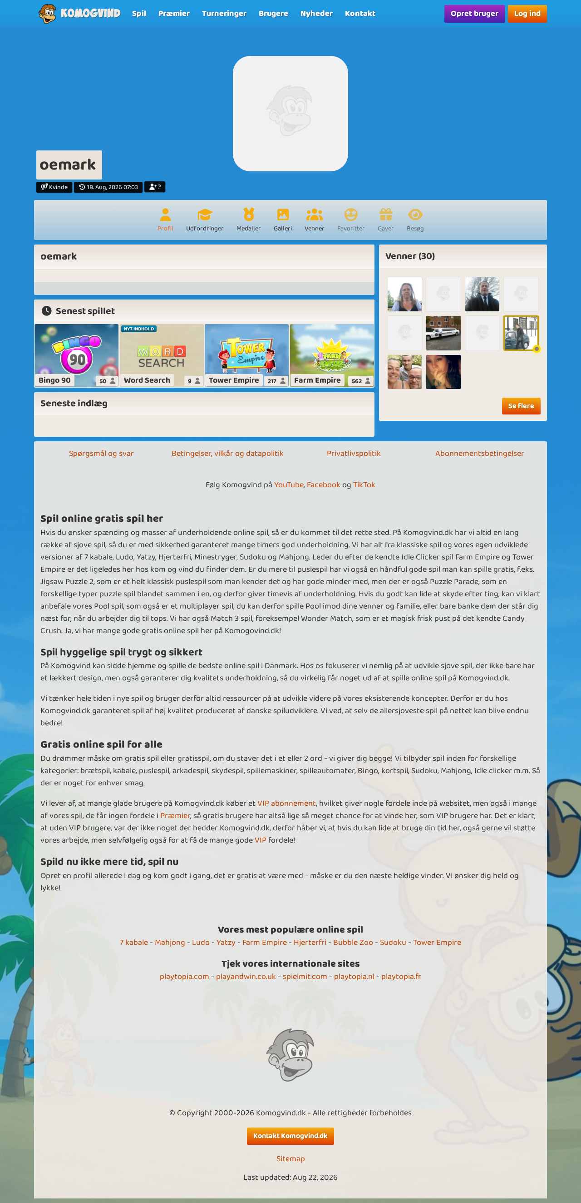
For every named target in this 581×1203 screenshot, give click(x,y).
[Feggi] (521, 294)
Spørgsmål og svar (101, 453)
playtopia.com (184, 976)
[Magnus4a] (443, 294)
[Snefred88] (443, 372)
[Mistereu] (482, 294)
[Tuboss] (404, 372)
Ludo (201, 942)
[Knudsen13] (404, 333)
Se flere (521, 406)
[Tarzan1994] (482, 333)
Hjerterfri (310, 942)
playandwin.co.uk (246, 976)
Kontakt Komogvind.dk (290, 1136)
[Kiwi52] (443, 333)
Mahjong (170, 942)
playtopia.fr (401, 976)
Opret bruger (474, 13)
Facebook (323, 485)
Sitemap (290, 1159)
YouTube (289, 485)
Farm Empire (264, 942)
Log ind (527, 13)
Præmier (175, 815)
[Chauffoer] (521, 333)
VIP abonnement (286, 803)
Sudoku (393, 942)
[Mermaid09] (404, 294)
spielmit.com (305, 976)
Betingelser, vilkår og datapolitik (228, 453)
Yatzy (226, 942)
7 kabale (134, 942)
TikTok (364, 485)
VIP (260, 840)
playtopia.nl (354, 976)
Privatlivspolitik (354, 453)
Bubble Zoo (353, 942)
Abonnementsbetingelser (479, 453)
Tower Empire (437, 942)
